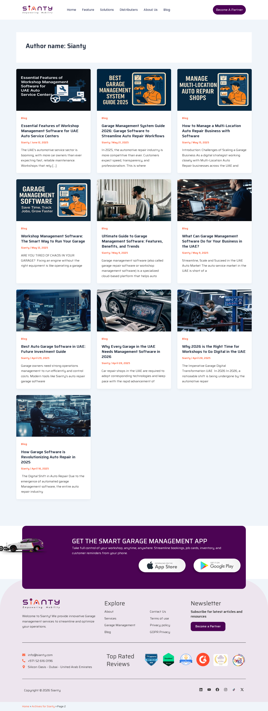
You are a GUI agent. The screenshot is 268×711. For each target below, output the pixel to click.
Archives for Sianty (43, 706)
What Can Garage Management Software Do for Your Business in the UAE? (212, 241)
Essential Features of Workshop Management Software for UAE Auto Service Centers (50, 131)
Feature (88, 9)
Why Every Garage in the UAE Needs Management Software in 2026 (131, 351)
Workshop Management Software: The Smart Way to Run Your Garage (53, 238)
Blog (166, 9)
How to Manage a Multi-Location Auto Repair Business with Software (211, 131)
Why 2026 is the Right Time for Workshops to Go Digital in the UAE (214, 349)
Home (71, 9)
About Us (151, 9)
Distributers (129, 9)
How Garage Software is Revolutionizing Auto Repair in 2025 (48, 457)
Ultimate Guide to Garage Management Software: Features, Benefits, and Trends (132, 241)
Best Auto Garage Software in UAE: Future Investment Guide (53, 349)
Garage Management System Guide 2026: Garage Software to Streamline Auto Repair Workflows (133, 131)
